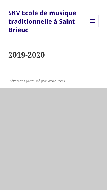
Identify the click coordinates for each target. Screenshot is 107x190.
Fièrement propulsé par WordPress (36, 81)
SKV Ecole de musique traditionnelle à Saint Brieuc (42, 21)
